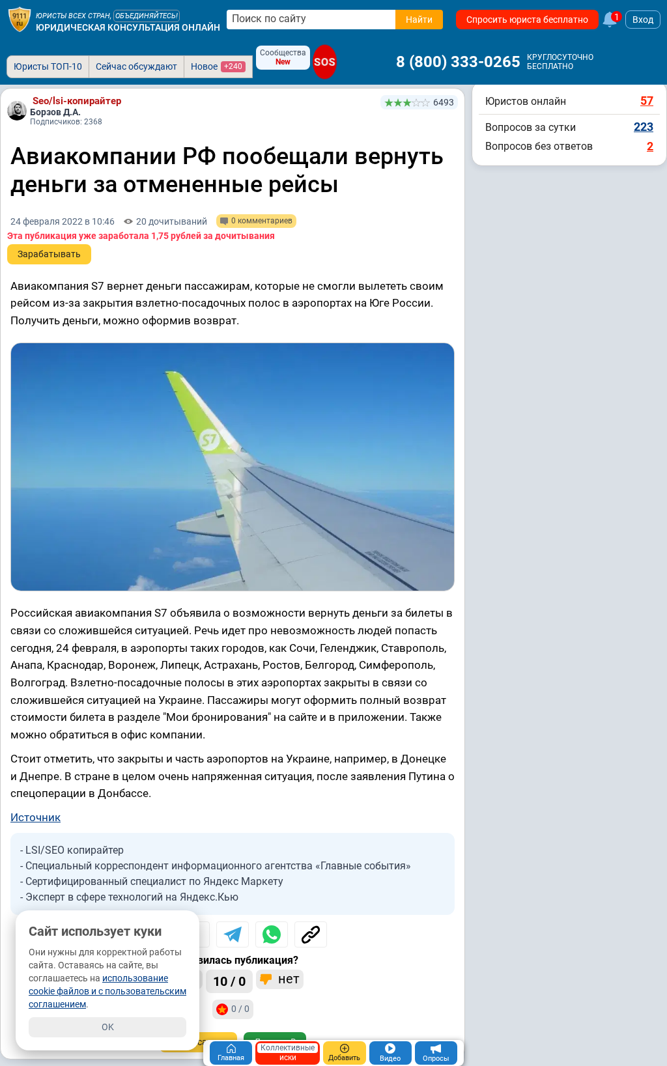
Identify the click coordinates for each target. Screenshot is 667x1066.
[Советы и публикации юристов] (20, 20)
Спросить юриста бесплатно (527, 19)
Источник (35, 817)
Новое (216, 66)
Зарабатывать (49, 254)
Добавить (344, 1058)
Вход (642, 19)
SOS (325, 61)
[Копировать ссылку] (310, 934)
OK (108, 1027)
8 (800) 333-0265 (458, 62)
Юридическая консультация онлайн (128, 27)
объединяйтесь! (146, 16)
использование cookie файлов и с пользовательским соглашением (107, 991)
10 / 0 (229, 981)
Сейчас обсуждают (136, 66)
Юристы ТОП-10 (48, 66)
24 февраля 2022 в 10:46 (62, 221)
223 (643, 126)
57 (646, 100)
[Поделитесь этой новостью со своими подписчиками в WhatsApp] (271, 934)
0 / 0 (240, 1008)
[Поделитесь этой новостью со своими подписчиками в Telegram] (232, 934)
